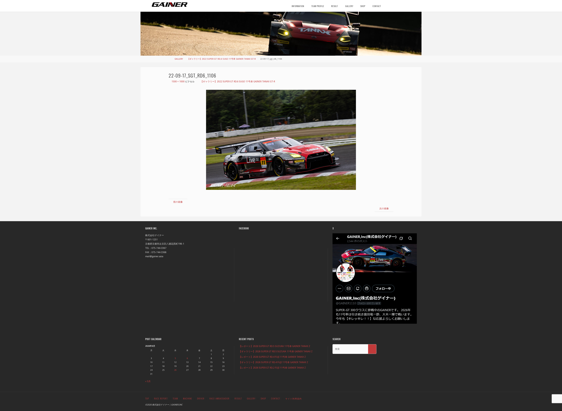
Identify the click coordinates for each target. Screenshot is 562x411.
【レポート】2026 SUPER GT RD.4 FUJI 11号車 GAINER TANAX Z (272, 356)
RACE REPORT (161, 398)
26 (175, 370)
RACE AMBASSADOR (219, 398)
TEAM (175, 398)
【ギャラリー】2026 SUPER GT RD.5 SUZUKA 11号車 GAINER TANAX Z (275, 351)
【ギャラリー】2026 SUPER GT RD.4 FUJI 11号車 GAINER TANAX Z (273, 362)
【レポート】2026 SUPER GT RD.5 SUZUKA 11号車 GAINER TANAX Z (274, 346)
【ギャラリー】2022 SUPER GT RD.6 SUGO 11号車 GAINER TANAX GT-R (221, 59)
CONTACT (275, 398)
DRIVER (200, 398)
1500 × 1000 (178, 81)
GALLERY (179, 59)
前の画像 (178, 202)
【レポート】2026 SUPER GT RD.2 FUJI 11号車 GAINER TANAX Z (272, 367)
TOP (147, 398)
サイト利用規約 (293, 398)
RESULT (238, 398)
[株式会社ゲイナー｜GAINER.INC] (170, 4)
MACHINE (187, 398)
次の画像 (384, 208)
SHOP (263, 398)
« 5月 (148, 381)
